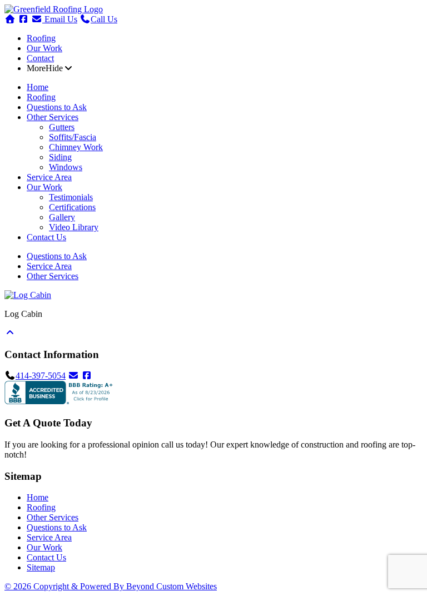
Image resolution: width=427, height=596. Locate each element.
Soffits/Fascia (72, 137)
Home (37, 87)
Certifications (72, 207)
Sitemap (41, 567)
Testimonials (71, 197)
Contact (40, 58)
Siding (60, 157)
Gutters (62, 127)
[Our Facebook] (86, 375)
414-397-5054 (41, 375)
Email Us (59, 19)
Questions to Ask (57, 107)
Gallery (62, 217)
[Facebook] (23, 19)
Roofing (41, 38)
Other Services (52, 117)
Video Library (73, 227)
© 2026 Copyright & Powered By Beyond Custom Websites (110, 586)
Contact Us (46, 237)
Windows (65, 167)
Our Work (44, 48)
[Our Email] (73, 375)
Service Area (49, 177)
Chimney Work (76, 147)
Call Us (104, 19)
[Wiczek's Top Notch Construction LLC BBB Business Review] (60, 401)
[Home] (53, 9)
